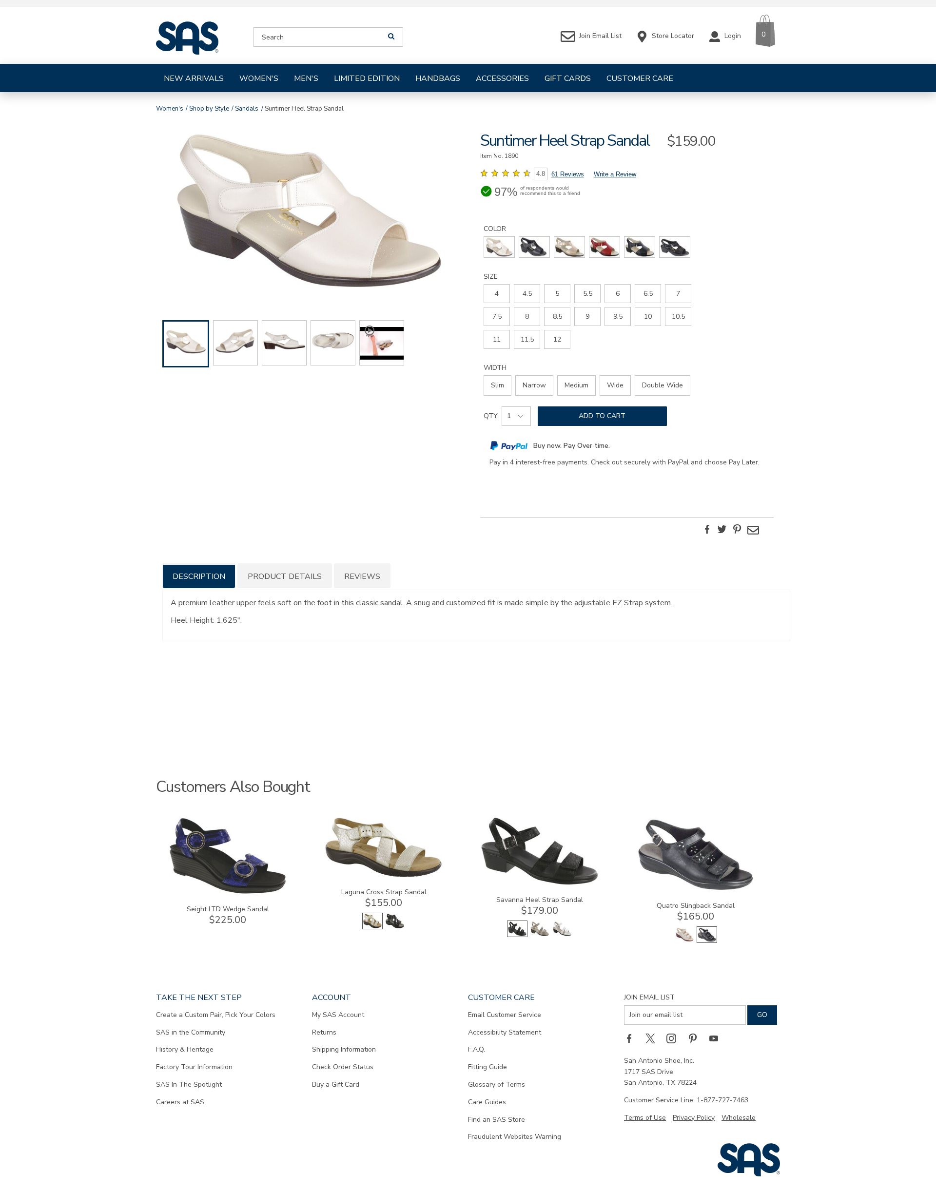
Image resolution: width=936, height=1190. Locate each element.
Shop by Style (209, 108)
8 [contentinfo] (527, 316)
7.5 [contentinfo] (497, 316)
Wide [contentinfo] (615, 385)
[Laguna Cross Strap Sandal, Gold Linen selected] (372, 927)
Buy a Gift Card (335, 1084)
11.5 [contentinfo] (527, 339)
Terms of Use (645, 1117)
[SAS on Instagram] (674, 1038)
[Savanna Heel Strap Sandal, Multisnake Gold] (539, 935)
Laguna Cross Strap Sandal (384, 892)
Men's (306, 78)
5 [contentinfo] (557, 293)
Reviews (362, 576)
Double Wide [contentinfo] (662, 385)
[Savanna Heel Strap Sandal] (540, 883)
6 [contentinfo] (618, 293)
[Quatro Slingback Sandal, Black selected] (707, 940)
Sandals (246, 108)
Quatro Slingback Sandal (696, 905)
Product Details (285, 576)
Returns (324, 1032)
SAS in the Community (190, 1032)
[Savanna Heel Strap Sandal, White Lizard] (562, 935)
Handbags (437, 78)
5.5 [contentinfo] (587, 293)
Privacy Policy (694, 1117)
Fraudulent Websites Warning (514, 1136)
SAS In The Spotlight (189, 1084)
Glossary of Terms (496, 1084)
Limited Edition (367, 78)
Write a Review (615, 174)
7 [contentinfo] (678, 293)
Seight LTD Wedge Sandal (228, 909)
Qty (491, 416)
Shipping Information (344, 1049)
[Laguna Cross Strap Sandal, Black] (395, 927)
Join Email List (649, 997)
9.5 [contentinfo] (618, 316)
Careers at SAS (180, 1102)
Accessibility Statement (504, 1032)
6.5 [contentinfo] (648, 293)
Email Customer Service (504, 1014)
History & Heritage (185, 1049)
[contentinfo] (499, 247)
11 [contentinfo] (497, 339)
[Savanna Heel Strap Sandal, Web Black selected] (517, 935)
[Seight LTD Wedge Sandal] (228, 892)
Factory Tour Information (194, 1067)
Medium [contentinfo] (576, 385)
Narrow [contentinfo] (534, 385)
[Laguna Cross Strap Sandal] (384, 875)
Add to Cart (602, 416)
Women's (258, 78)
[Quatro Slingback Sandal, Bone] (684, 940)
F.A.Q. (476, 1049)
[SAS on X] (653, 1038)
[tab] (198, 575)
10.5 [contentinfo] (678, 316)
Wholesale (739, 1117)
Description (199, 576)
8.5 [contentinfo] (557, 316)
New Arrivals (194, 78)
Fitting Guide (487, 1067)
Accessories (502, 78)
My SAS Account (338, 1014)
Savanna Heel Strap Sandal (539, 899)
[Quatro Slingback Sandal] (696, 889)
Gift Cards (568, 78)
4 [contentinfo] (497, 293)
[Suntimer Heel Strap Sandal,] (309, 212)
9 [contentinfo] (587, 316)
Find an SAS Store (496, 1119)
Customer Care (639, 78)
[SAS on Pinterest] (696, 1038)
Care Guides (487, 1102)
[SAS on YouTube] (717, 1038)
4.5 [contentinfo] (527, 293)
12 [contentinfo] (557, 339)
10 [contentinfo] (648, 316)
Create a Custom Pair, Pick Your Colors (215, 1014)
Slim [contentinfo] (497, 385)
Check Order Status (342, 1067)
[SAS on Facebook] (632, 1038)
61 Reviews (567, 174)
